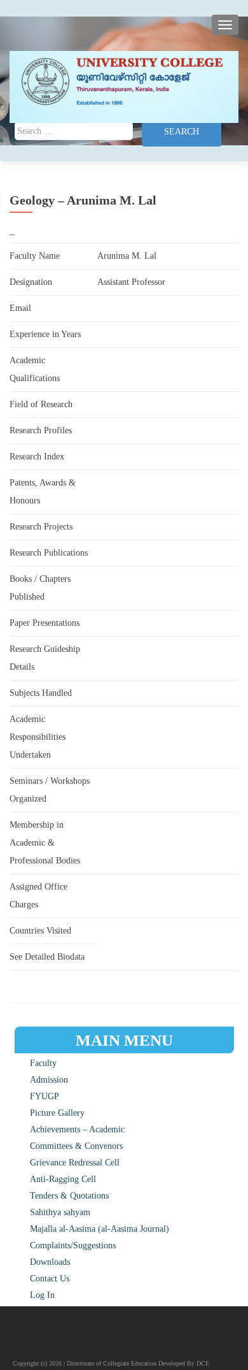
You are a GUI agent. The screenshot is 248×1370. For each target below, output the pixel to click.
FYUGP (44, 1096)
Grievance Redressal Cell (75, 1162)
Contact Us (49, 1278)
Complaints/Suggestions (73, 1245)
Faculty (43, 1063)
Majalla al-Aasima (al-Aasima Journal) (99, 1229)
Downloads (50, 1262)
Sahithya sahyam (60, 1212)
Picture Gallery (57, 1113)
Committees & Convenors (76, 1146)
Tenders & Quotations (69, 1196)
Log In (42, 1295)
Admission (49, 1080)
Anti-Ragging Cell (63, 1179)
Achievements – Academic (77, 1129)
